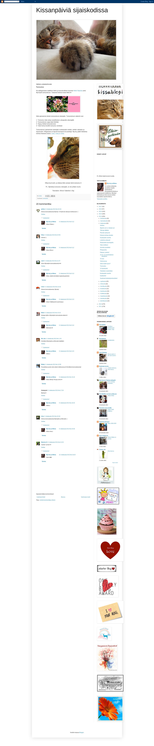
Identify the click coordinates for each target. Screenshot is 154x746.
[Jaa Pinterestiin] (54, 196)
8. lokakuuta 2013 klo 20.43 (53, 209)
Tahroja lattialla (104, 230)
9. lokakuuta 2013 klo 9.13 (66, 273)
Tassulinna (102, 324)
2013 (100, 216)
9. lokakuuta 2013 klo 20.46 (67, 429)
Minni (42, 312)
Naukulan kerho (104, 366)
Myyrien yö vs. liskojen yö (107, 228)
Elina (42, 235)
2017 (100, 206)
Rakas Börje (111, 395)
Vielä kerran (103, 261)
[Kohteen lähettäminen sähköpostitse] (46, 196)
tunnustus (45, 198)
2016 (100, 209)
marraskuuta (104, 221)
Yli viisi (102, 259)
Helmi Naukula (78, 90)
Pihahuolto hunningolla (106, 242)
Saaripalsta (102, 338)
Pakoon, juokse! (104, 252)
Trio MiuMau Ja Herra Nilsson (108, 394)
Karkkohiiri (103, 276)
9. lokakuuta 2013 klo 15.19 (67, 377)
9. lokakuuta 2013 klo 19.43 (67, 403)
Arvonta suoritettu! (105, 247)
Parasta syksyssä (105, 232)
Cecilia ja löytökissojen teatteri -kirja (111, 328)
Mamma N (44, 442)
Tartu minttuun (104, 245)
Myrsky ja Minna (51, 221)
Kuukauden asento (105, 237)
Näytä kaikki (115, 462)
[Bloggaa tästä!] (48, 196)
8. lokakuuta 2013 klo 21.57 (52, 261)
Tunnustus (103, 266)
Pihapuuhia (103, 250)
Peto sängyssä (103, 435)
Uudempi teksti (41, 497)
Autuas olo (102, 449)
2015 (100, 211)
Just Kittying (103, 352)
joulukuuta (103, 218)
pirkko (43, 209)
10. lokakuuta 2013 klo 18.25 (67, 454)
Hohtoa (102, 225)
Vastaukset (46, 218)
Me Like (43, 338)
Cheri (42, 287)
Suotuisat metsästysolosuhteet (108, 278)
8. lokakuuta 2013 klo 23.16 (53, 312)
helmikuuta (103, 298)
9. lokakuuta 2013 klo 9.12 (66, 221)
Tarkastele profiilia (102, 199)
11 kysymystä (104, 268)
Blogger (81, 732)
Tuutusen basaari (104, 422)
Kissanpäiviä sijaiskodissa (72, 10)
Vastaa (43, 214)
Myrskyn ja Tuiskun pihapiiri (107, 380)
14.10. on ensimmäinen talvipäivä (106, 255)
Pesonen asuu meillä (105, 408)
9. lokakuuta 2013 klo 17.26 (56, 390)
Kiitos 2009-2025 (112, 423)
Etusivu (63, 497)
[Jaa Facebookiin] (52, 196)
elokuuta (102, 284)
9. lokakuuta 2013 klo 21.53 (56, 442)
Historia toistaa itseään (106, 235)
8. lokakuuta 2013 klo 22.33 (53, 287)
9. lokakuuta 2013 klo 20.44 (52, 416)
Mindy (43, 364)
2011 (100, 306)
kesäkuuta (103, 288)
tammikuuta (103, 301)
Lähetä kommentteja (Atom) (47, 500)
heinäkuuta (103, 286)
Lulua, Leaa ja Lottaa (57, 133)
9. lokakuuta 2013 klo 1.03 (53, 338)
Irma (42, 416)
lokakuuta (103, 223)
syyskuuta (103, 281)
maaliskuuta (103, 296)
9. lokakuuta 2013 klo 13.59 (53, 364)
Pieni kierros (111, 451)
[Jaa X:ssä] (50, 196)
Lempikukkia (111, 340)
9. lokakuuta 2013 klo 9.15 (66, 351)
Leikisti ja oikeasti (105, 240)
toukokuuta (103, 291)
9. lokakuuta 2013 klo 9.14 (66, 325)
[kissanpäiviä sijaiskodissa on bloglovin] (106, 317)
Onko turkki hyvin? (105, 263)
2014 (100, 214)
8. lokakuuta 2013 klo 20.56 (52, 235)
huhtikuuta (103, 293)
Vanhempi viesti (85, 497)
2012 (100, 304)
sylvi (42, 261)
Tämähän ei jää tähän (106, 271)
